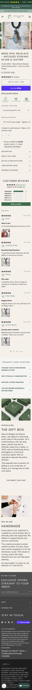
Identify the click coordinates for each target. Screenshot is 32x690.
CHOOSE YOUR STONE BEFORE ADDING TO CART (13, 369)
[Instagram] (12, 622)
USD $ (5, 664)
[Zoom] (5, 46)
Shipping (4, 673)
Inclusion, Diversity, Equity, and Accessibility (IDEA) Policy (14, 678)
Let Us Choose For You (11, 110)
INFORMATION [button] (6, 608)
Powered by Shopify (9, 687)
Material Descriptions (10, 675)
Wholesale (24, 675)
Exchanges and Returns (18, 673)
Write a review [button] (16, 204)
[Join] (29, 591)
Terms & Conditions (9, 685)
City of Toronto (5, 647)
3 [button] (16, 351)
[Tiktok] (5, 622)
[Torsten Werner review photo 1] (5, 341)
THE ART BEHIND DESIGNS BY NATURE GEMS (13, 389)
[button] (6, 77)
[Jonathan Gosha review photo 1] (5, 262)
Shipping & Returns (9, 170)
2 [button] (13, 351)
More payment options (9, 93)
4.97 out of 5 (20, 185)
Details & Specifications (12, 161)
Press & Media (24, 681)
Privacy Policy (7, 683)
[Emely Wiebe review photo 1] (5, 312)
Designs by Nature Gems (12, 668)
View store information (12, 146)
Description (6, 151)
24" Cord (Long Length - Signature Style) (17, 122)
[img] (6, 216)
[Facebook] (2, 622)
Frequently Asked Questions (12, 670)
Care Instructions (9, 165)
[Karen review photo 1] (5, 233)
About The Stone (8, 156)
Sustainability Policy (10, 681)
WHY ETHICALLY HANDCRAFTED (14, 376)
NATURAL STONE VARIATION (12, 382)
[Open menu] (4, 17)
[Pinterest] (9, 622)
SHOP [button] (3, 602)
